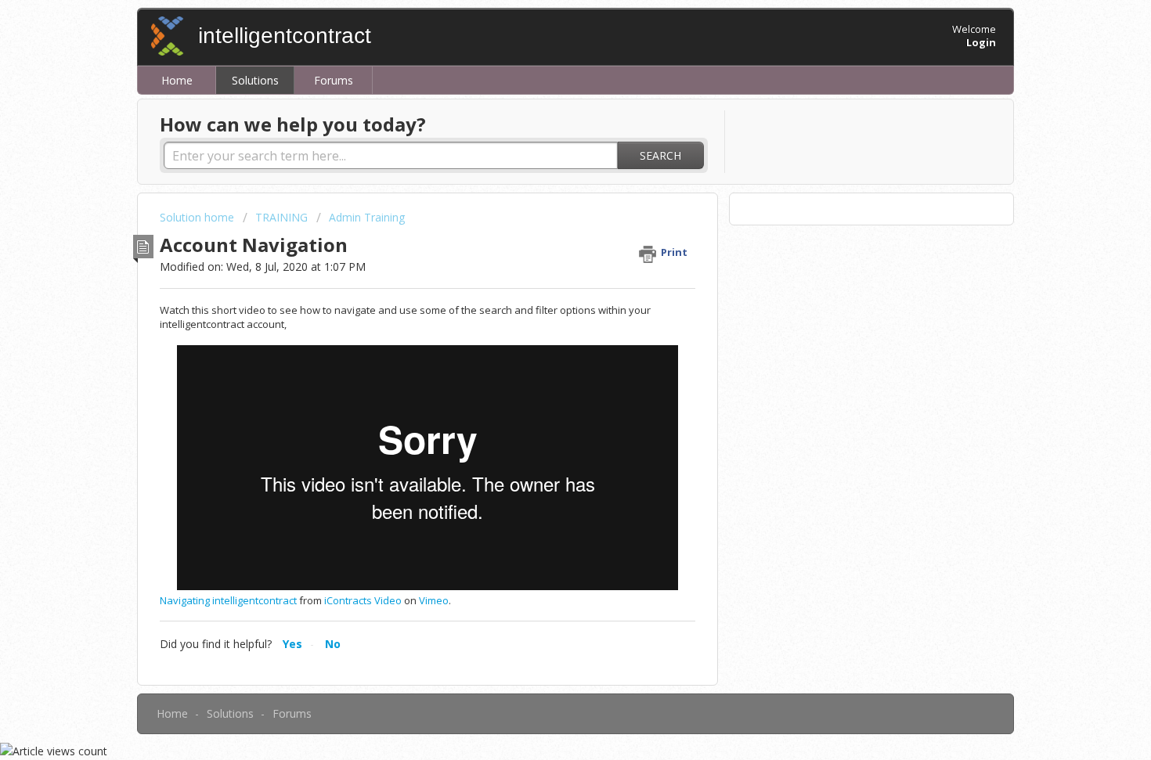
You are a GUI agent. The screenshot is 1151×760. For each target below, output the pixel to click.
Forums (333, 80)
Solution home (198, 217)
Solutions (255, 80)
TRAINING (281, 217)
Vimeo (434, 600)
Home (177, 80)
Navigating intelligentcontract (228, 600)
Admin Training (367, 217)
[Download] (546, 172)
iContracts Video (363, 600)
